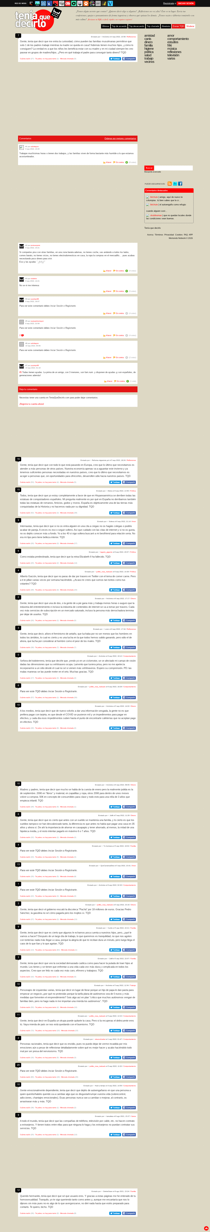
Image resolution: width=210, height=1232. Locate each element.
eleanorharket (100, 1039)
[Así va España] (55, 3)
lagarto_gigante (106, 552)
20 (18, 1064)
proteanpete (35, 245)
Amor (134, 521)
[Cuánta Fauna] (86, 3)
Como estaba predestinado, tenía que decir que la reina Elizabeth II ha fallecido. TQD (65, 556)
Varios (133, 1116)
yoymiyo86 (35, 299)
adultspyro (35, 146)
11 (18, 1014)
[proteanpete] (21, 246)
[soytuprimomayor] (21, 322)
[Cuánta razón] (37, 3)
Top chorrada (153, 26)
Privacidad (169, 235)
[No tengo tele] (92, 3)
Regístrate (168, 3)
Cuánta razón (25, 59)
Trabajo (133, 985)
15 (18, 489)
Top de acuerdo (119, 26)
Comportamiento (129, 656)
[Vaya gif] (98, 3)
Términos (159, 235)
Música (172, 48)
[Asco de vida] (31, 3)
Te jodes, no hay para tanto (45, 59)
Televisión (173, 55)
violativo (34, 278)
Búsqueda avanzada (152, 172)
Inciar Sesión (56, 306)
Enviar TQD (178, 26)
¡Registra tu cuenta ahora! (31, 404)
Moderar (190, 26)
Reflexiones (131, 37)
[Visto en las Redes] (49, 3)
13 (18, 864)
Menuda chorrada (67, 59)
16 (18, 459)
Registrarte (70, 306)
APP (191, 235)
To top (206, 1228)
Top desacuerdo (136, 26)
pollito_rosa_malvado (104, 572)
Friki (169, 45)
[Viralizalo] (110, 3)
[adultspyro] (21, 147)
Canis (147, 39)
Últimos (105, 26)
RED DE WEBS (20, 3)
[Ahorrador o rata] (104, 3)
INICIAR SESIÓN (186, 3)
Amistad (149, 35)
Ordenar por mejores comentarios (120, 138)
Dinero (133, 598)
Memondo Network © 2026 (181, 238)
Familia (133, 846)
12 (18, 1190)
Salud (147, 55)
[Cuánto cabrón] (61, 3)
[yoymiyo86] (21, 300)
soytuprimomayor (37, 321)
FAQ (186, 235)
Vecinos (149, 61)
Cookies (179, 235)
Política (133, 491)
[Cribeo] (73, 3)
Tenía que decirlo (152, 228)
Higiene (149, 48)
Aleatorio (166, 26)
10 (18, 704)
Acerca (150, 235)
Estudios (172, 42)
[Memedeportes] (43, 3)
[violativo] (21, 279)
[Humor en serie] (80, 3)
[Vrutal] (67, 3)
